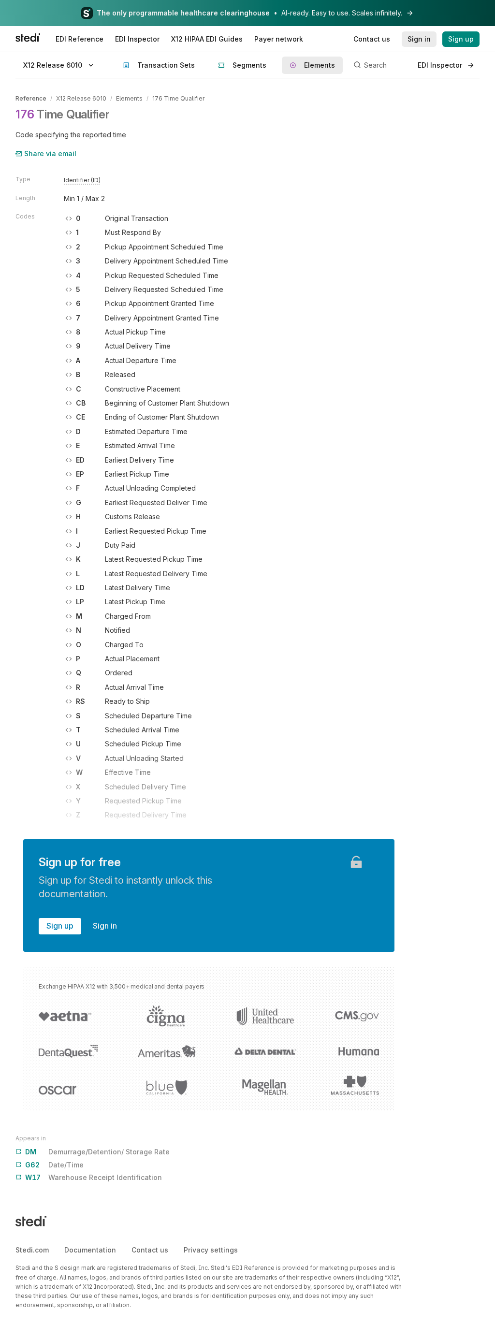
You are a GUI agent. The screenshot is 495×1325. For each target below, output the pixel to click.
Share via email (50, 153)
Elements (129, 98)
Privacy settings (211, 1250)
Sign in (105, 926)
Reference (30, 98)
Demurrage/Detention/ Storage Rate (97, 1152)
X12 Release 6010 (81, 98)
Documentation (90, 1250)
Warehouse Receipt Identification (93, 1177)
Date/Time (54, 1165)
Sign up (59, 926)
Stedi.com (32, 1250)
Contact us (149, 1250)
